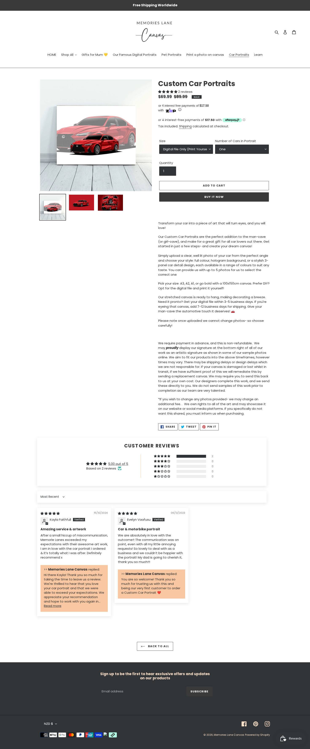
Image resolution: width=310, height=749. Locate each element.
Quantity (166, 163)
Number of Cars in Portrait (235, 141)
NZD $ (48, 723)
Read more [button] (52, 606)
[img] (50, 513)
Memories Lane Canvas (229, 735)
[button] (168, 91)
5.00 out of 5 (118, 464)
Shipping (185, 126)
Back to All (158, 646)
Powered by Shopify (257, 735)
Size (162, 141)
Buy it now (214, 197)
